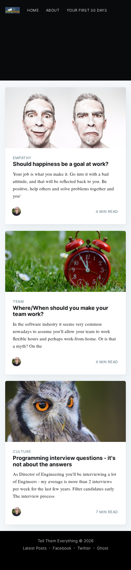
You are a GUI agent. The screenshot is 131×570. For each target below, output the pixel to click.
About (52, 10)
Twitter (84, 548)
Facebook (62, 548)
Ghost (102, 548)
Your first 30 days (87, 10)
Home (33, 10)
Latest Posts (35, 548)
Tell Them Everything (58, 540)
